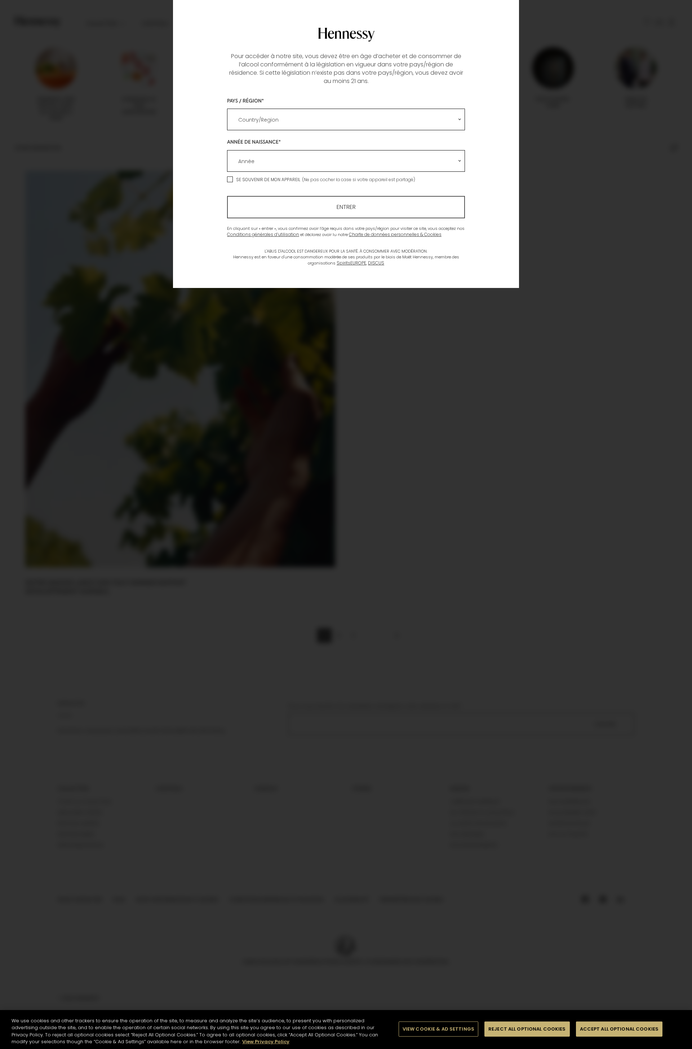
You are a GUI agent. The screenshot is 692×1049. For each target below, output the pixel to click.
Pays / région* (245, 100)
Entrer (346, 207)
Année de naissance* (254, 142)
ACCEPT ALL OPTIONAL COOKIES (619, 1029)
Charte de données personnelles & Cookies (395, 234)
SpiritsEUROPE (351, 263)
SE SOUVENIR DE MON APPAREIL (268, 180)
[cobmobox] (346, 119)
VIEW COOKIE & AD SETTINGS (438, 1029)
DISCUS (376, 263)
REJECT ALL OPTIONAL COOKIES (527, 1029)
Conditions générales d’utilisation (263, 234)
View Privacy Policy (265, 1041)
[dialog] (346, 524)
